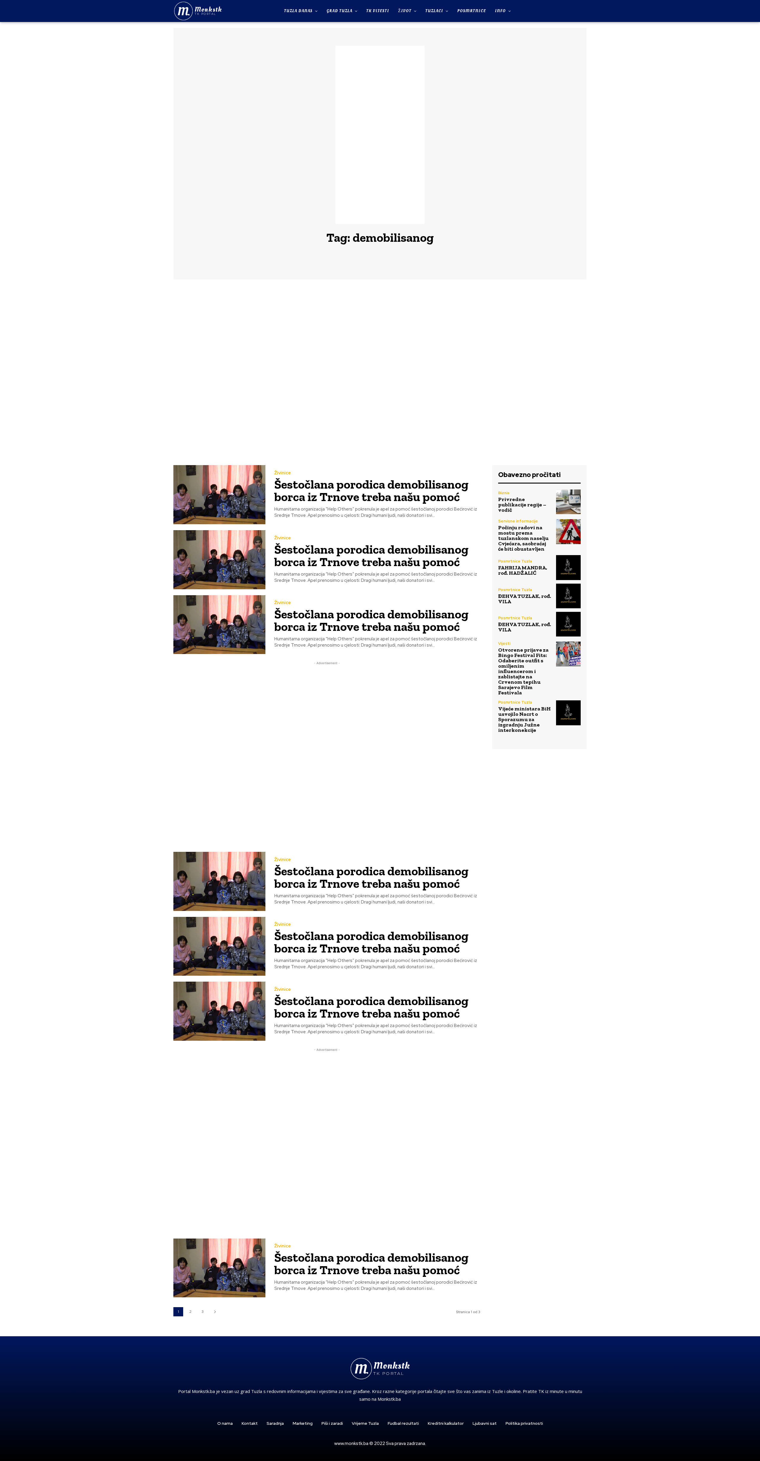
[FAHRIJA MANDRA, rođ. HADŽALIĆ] (568, 567)
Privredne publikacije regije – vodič (522, 504)
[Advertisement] (380, 135)
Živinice (282, 473)
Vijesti (504, 643)
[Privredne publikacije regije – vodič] (568, 501)
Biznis (503, 493)
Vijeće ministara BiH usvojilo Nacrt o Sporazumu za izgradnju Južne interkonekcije (524, 719)
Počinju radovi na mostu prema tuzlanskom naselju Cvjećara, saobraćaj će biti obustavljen (523, 538)
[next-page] (215, 1311)
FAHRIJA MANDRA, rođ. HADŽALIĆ (522, 570)
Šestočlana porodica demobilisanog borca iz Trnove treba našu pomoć (371, 490)
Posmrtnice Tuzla (515, 561)
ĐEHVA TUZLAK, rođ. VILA (524, 599)
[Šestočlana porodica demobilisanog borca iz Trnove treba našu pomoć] (219, 494)
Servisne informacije (518, 521)
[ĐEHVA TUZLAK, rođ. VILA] (568, 596)
